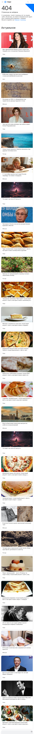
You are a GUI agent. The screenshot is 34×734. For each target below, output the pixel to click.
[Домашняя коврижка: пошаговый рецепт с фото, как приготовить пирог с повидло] (17, 592)
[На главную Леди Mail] (8, 2)
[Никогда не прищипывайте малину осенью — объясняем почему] (17, 268)
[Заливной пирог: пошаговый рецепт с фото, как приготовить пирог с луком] (17, 493)
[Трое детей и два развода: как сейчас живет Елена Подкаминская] (17, 119)
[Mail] (5, 2)
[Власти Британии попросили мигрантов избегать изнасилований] (17, 418)
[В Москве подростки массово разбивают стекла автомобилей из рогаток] (17, 69)
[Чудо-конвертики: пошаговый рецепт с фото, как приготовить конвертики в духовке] (17, 243)
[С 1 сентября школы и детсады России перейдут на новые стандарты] (17, 169)
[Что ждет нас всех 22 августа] (17, 443)
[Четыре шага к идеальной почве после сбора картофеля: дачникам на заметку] (17, 542)
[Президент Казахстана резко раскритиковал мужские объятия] (17, 218)
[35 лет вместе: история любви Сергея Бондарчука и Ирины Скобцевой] (17, 617)
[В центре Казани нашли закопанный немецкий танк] (17, 518)
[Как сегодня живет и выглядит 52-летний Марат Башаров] (17, 667)
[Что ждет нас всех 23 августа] (17, 193)
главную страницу (20, 20)
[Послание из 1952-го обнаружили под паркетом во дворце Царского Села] (17, 94)
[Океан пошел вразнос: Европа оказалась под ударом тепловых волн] (17, 144)
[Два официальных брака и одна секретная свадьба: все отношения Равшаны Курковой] (17, 44)
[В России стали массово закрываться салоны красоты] (17, 642)
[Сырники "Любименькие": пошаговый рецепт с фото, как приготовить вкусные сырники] (17, 393)
